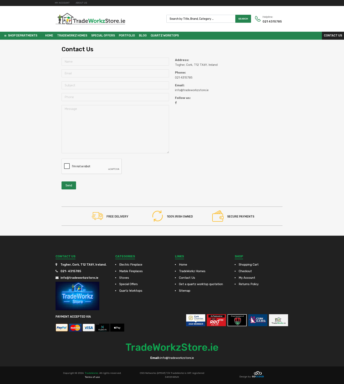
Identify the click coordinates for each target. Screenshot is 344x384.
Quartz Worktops (165, 35)
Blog (143, 35)
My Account (247, 278)
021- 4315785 (71, 271)
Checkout (245, 271)
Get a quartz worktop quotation (201, 284)
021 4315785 (272, 21)
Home (49, 35)
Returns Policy (249, 284)
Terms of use (92, 377)
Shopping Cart (249, 264)
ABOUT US (81, 2)
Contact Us (333, 35)
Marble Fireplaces (131, 271)
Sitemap (184, 290)
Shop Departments (22, 35)
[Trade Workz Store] (90, 28)
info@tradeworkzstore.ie (192, 90)
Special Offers (103, 35)
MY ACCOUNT (62, 2)
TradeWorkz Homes (72, 35)
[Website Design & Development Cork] (258, 376)
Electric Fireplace (130, 264)
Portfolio (127, 35)
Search (243, 18)
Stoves (124, 278)
